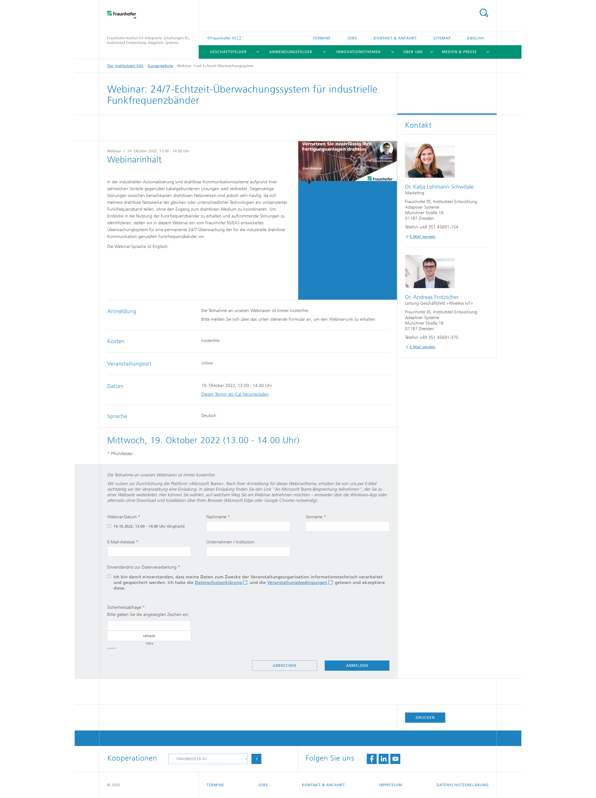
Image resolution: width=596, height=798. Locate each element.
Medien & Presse (459, 52)
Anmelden (357, 665)
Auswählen (256, 759)
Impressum (390, 785)
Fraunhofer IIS (223, 38)
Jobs (352, 38)
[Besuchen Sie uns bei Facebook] (372, 759)
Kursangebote (160, 66)
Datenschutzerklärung (218, 582)
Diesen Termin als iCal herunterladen (235, 394)
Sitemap (442, 38)
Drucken (425, 717)
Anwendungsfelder (290, 52)
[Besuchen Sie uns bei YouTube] (395, 759)
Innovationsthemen (358, 52)
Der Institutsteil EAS (125, 66)
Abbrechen (284, 665)
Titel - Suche (484, 13)
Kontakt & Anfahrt (395, 38)
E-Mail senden (423, 236)
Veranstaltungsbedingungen (297, 582)
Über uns (413, 52)
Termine (322, 38)
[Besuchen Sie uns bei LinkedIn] (383, 759)
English (475, 38)
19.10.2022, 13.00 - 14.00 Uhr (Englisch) (149, 526)
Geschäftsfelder (228, 52)
